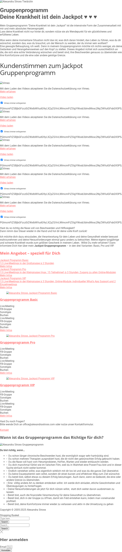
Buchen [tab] (4, 315)
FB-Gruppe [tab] (6, 309)
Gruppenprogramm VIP (17, 385)
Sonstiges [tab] (5, 312)
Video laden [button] (6, 97)
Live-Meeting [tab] (7, 306)
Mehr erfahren (8, 91)
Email (3, 546)
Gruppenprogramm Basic (19, 300)
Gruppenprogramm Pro (17, 342)
